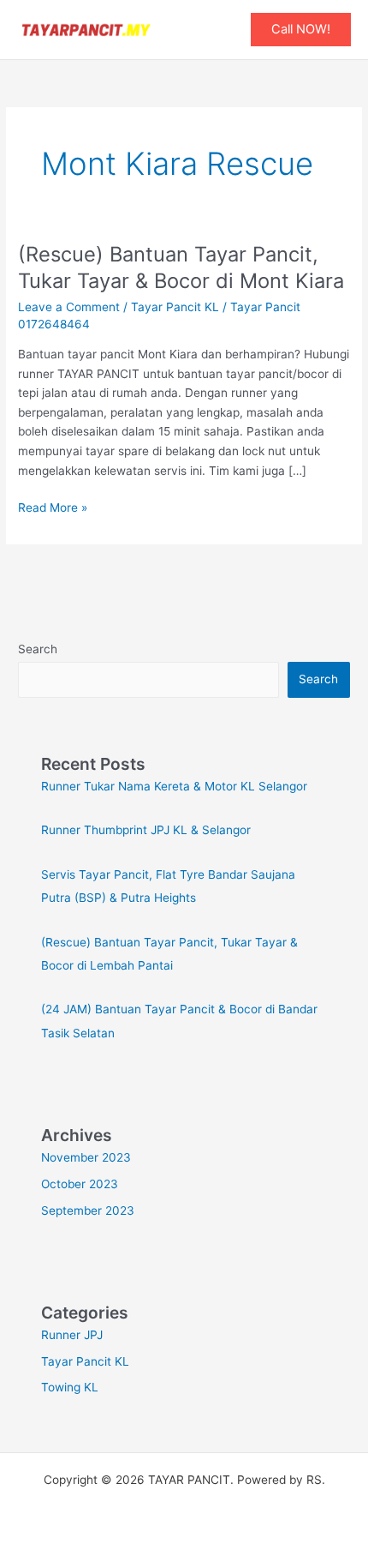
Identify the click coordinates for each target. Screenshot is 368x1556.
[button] (301, 29)
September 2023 (87, 1210)
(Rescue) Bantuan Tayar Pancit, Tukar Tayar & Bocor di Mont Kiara (181, 267)
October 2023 (79, 1184)
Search (37, 649)
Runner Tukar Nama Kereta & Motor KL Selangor (174, 786)
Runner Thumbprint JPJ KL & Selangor (146, 830)
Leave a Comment (69, 307)
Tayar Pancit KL (175, 307)
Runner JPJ (72, 1335)
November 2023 (86, 1157)
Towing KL (69, 1387)
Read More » (52, 506)
